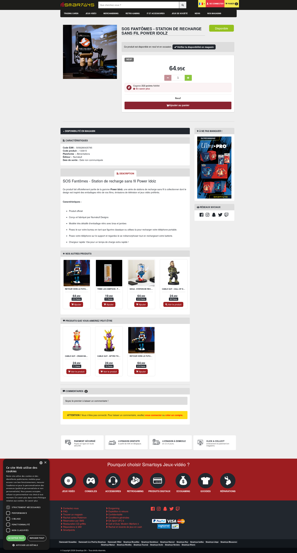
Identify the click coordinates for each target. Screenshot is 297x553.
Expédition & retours (118, 511)
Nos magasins (214, 13)
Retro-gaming (133, 13)
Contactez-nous (70, 508)
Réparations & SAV (72, 526)
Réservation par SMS (73, 520)
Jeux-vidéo (91, 13)
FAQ (64, 511)
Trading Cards (71, 13)
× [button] (45, 462)
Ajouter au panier (179, 105)
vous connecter (153, 415)
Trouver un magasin (72, 514)
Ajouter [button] (77, 304)
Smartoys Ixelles (197, 542)
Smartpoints (68, 529)
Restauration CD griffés (74, 523)
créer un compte (174, 415)
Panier (232, 3)
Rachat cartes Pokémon (74, 517)
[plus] (188, 78)
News (197, 13)
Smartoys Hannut (167, 542)
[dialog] (26, 504)
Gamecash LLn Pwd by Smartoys (92, 542)
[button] (26, 545)
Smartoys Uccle (156, 544)
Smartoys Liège (212, 542)
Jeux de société (180, 13)
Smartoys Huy (182, 542)
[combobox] (41, 462)
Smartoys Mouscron (229, 542)
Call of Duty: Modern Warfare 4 (123, 523)
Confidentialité (115, 514)
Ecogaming (113, 508)
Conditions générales (118, 517)
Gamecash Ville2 (114, 542)
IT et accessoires (156, 13)
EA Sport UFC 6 (116, 520)
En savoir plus (143, 89)
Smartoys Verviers (172, 544)
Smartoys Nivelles (124, 544)
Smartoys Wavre (188, 544)
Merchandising (110, 13)
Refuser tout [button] (37, 538)
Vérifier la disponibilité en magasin (195, 47)
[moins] (167, 78)
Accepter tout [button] (16, 538)
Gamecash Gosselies (67, 542)
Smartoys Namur (108, 544)
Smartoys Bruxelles (131, 542)
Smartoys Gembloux (149, 542)
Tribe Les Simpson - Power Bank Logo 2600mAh (120, 289)
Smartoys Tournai (141, 544)
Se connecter (216, 3)
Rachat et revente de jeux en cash (125, 526)
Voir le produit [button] (174, 304)
